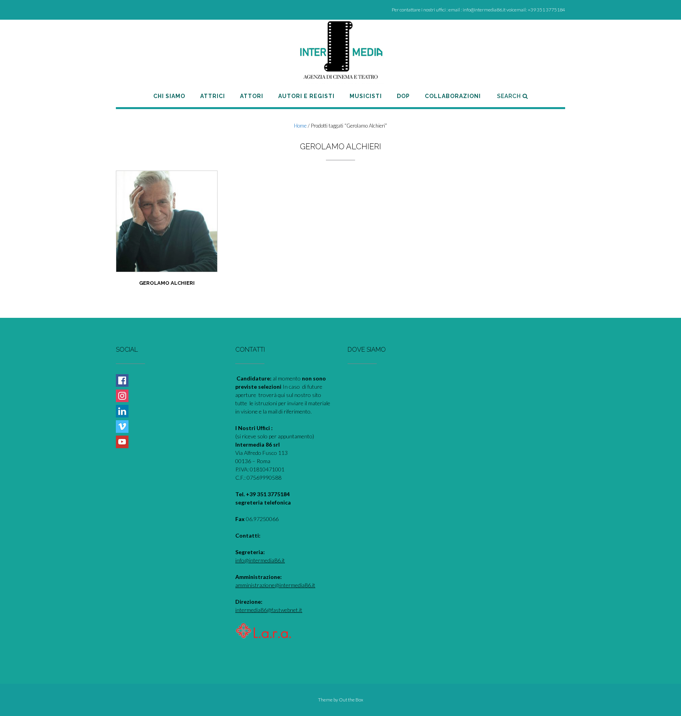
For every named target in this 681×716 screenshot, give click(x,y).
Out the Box (351, 700)
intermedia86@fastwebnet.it (268, 610)
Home (300, 125)
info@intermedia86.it (260, 560)
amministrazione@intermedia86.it (275, 585)
